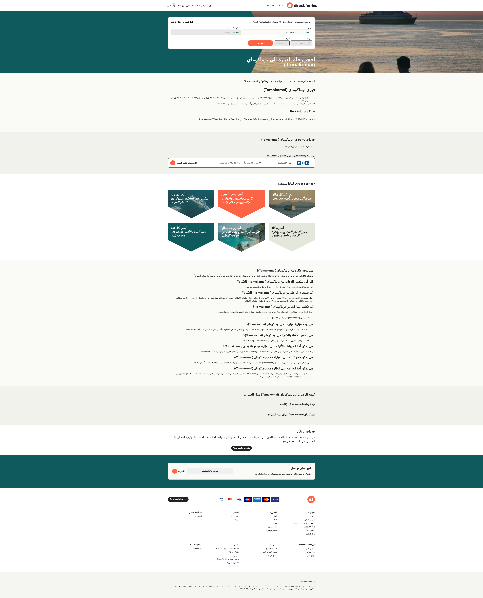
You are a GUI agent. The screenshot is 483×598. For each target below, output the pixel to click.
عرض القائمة (306, 147)
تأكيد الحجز (235, 520)
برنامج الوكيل (272, 555)
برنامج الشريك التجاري (269, 552)
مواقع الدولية (310, 555)
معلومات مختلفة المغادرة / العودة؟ (265, 22)
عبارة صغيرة (272, 527)
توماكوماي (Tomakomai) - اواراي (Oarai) (297, 156)
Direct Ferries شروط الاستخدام (227, 548)
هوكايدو (279, 81)
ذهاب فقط (287, 22)
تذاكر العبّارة (310, 534)
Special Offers (309, 527)
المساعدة (198, 516)
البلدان (312, 516)
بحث (260, 43)
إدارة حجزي (235, 516)
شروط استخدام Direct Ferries (228, 559)
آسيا (290, 81)
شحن (275, 523)
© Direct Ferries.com (308, 581)
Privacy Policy (234, 552)
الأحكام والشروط (233, 563)
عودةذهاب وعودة (301, 22)
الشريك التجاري (271, 548)
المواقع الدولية (309, 548)
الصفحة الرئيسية (306, 81)
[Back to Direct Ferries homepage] (302, 5)
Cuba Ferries (197, 548)
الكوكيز (236, 555)
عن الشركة (311, 552)
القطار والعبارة (271, 530)
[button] (241, 404)
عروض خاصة (310, 530)
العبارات (274, 520)
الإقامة (274, 516)
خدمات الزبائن (310, 520)
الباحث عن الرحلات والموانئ (304, 523)
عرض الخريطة (291, 147)
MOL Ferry (272, 156)
